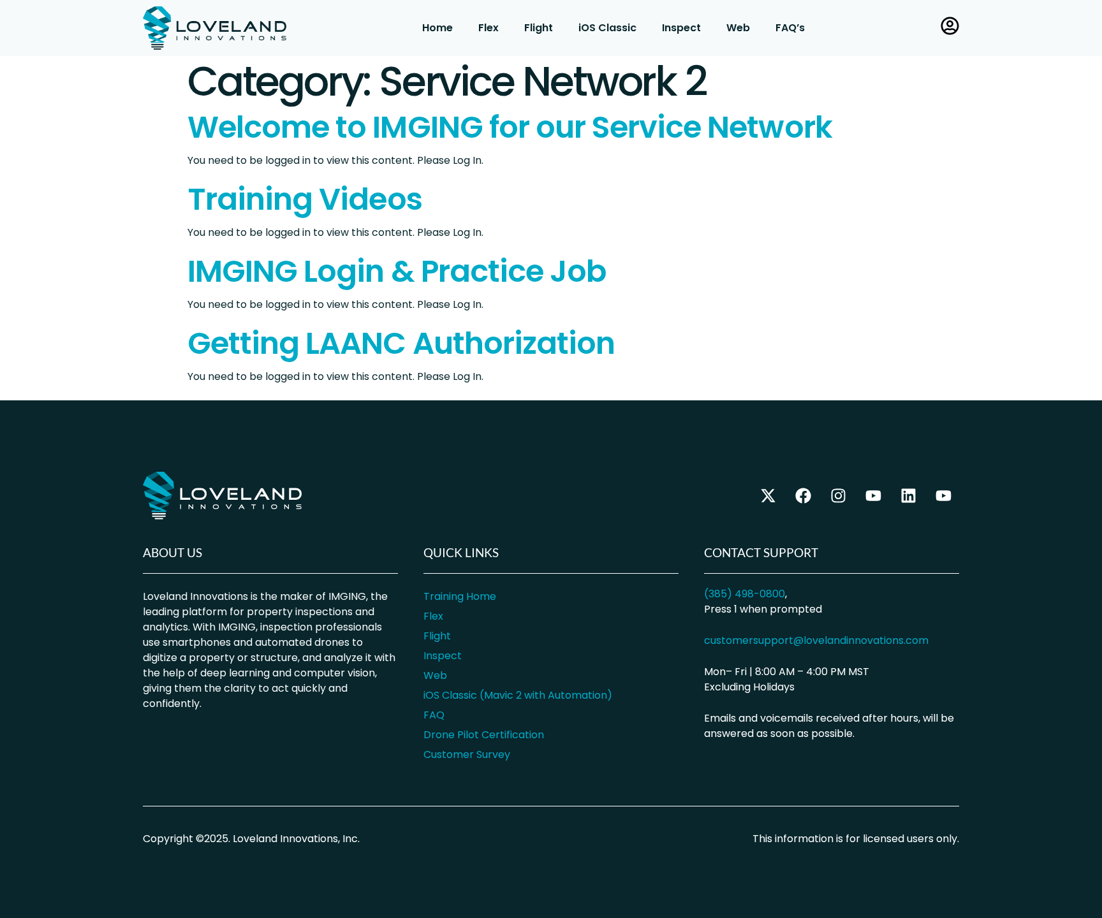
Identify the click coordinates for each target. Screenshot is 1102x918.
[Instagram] (838, 495)
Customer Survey (466, 754)
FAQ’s (790, 27)
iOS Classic (607, 27)
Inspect (681, 27)
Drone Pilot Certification (483, 734)
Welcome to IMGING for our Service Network (509, 127)
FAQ (433, 715)
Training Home (459, 596)
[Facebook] (803, 495)
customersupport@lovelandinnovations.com (816, 640)
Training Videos (304, 199)
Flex (488, 27)
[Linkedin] (908, 495)
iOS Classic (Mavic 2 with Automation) (517, 695)
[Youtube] (943, 495)
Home (437, 27)
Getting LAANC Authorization (401, 343)
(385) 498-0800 (744, 593)
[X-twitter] (768, 495)
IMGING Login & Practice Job (396, 271)
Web (738, 27)
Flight (538, 27)
